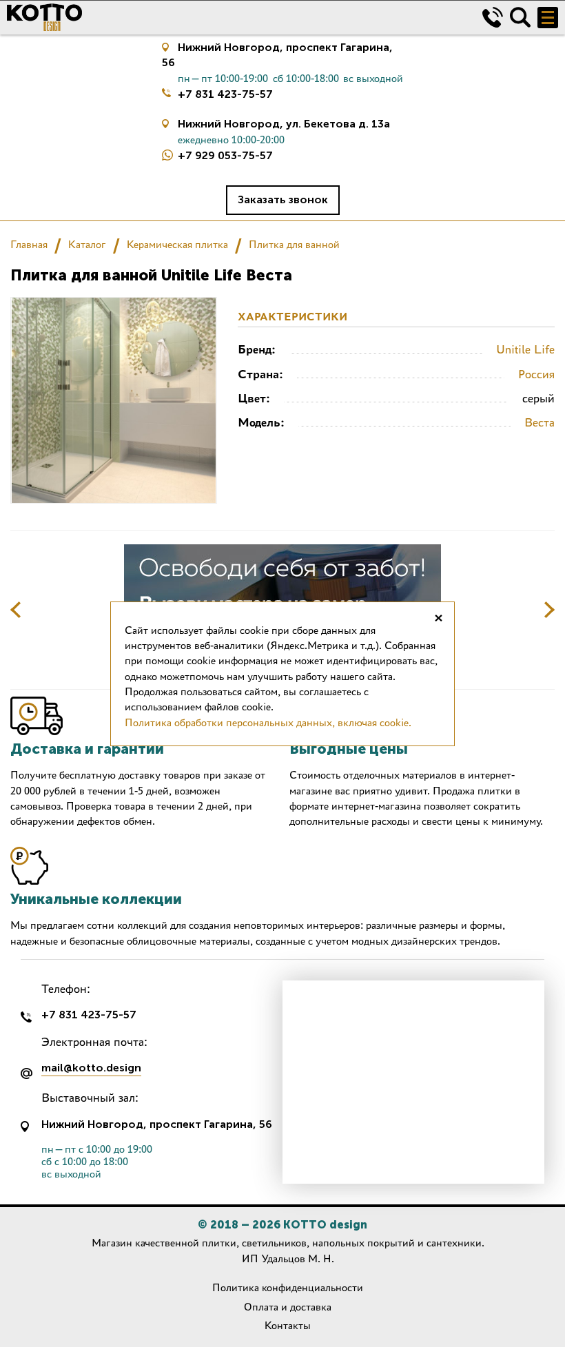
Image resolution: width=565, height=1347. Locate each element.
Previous (15, 609)
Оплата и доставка (287, 1307)
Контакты (288, 1325)
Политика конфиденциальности (287, 1287)
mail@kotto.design (91, 1068)
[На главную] (234, 17)
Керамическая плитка (177, 244)
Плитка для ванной (294, 244)
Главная (29, 244)
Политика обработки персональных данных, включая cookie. (268, 722)
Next (549, 609)
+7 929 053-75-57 (225, 155)
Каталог (87, 244)
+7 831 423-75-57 (225, 94)
